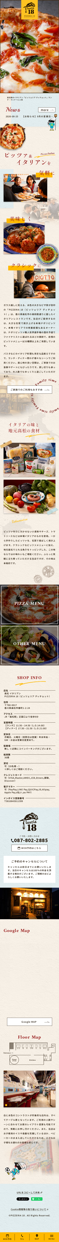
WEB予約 (7, 1239)
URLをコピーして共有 (28, 1192)
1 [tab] (6, 1105)
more (45, 110)
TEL (22, 1239)
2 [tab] (10, 1105)
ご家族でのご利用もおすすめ (26, 389)
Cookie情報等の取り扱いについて (28, 1209)
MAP (37, 1238)
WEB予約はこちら (31, 848)
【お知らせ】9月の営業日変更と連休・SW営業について (37, 116)
